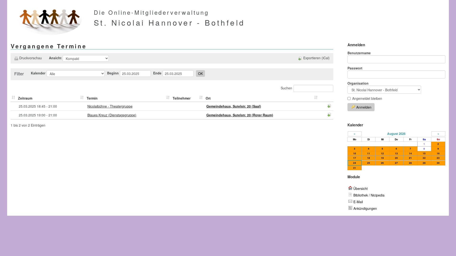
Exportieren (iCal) (316, 57)
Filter (19, 73)
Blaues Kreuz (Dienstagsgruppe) (111, 115)
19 (382, 158)
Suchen (286, 88)
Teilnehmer (181, 98)
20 (396, 158)
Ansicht (55, 57)
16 (438, 153)
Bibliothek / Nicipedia (369, 195)
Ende (157, 73)
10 (354, 153)
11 (368, 153)
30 (438, 163)
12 (382, 153)
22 (424, 158)
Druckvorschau (30, 57)
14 (410, 153)
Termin (92, 98)
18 (368, 158)
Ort (208, 98)
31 (354, 167)
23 (438, 158)
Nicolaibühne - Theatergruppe (110, 106)
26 (382, 163)
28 (410, 163)
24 (354, 163)
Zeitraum (25, 98)
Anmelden (363, 107)
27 (396, 163)
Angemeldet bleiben (367, 98)
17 (354, 158)
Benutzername (359, 52)
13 (396, 153)
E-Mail (358, 201)
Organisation (358, 83)
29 (424, 163)
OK (200, 73)
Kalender (38, 73)
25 (368, 163)
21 (410, 158)
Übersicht (360, 188)
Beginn (113, 73)
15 (424, 153)
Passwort (354, 68)
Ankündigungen (365, 208)
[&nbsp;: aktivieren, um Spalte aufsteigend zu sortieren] (14, 98)
